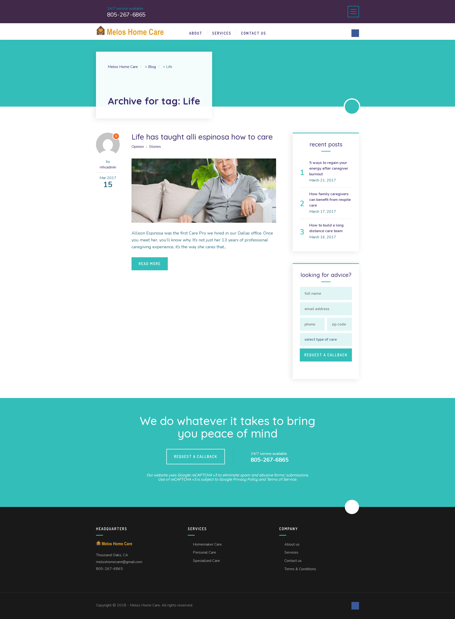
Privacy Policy (245, 479)
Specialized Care (206, 560)
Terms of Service (281, 479)
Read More (150, 263)
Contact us (253, 33)
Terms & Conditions (300, 569)
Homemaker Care (207, 544)
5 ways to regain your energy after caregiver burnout (328, 168)
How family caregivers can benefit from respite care (330, 199)
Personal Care (204, 552)
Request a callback (195, 456)
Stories (155, 146)
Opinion (138, 146)
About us (292, 544)
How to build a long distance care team (326, 228)
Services (221, 33)
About (195, 33)
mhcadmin (108, 167)
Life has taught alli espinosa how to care (202, 136)
